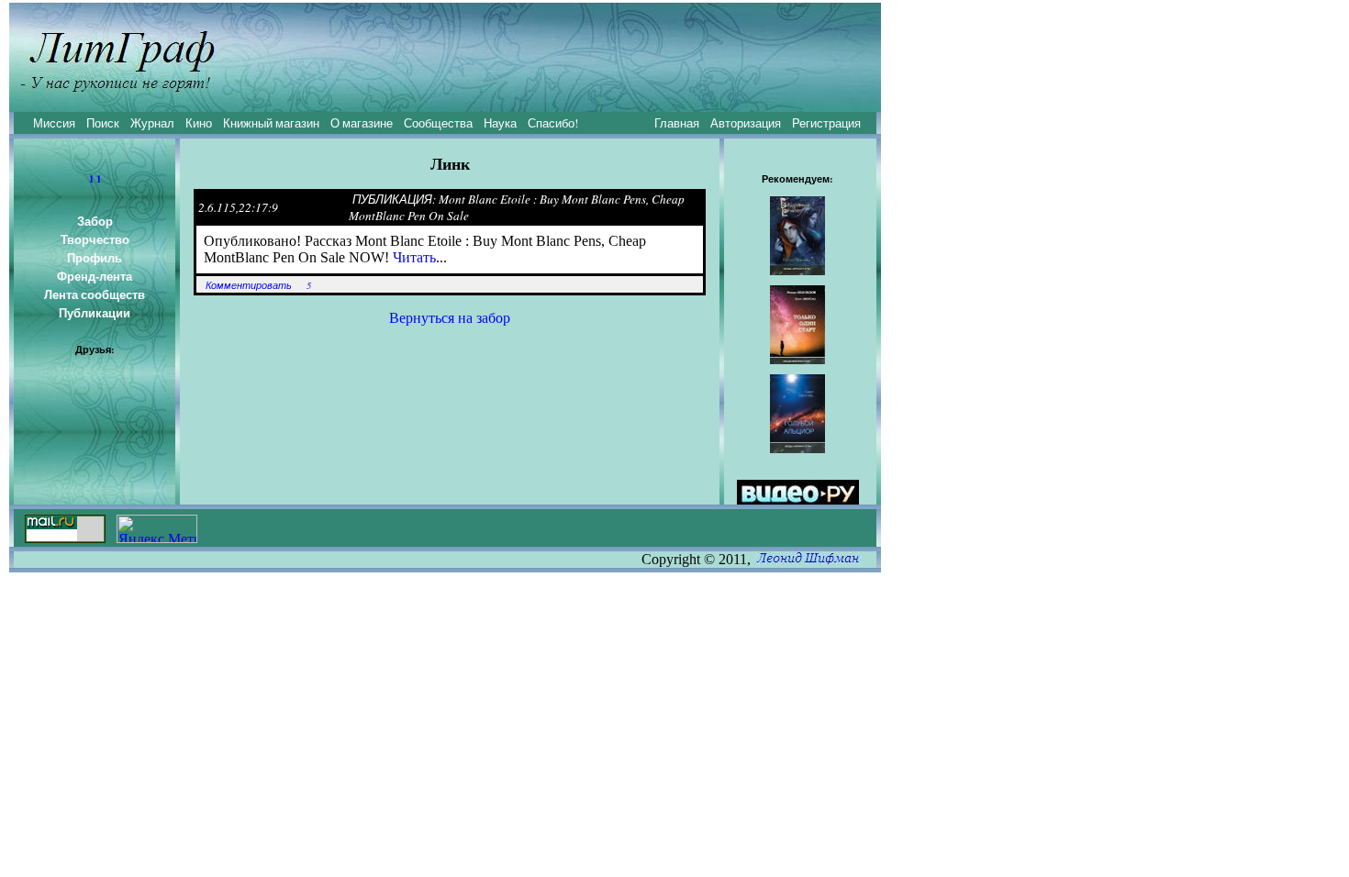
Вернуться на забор (449, 318)
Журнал (152, 123)
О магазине (361, 123)
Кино (198, 123)
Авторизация (745, 123)
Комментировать (249, 285)
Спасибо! (553, 123)
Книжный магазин (271, 123)
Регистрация (826, 123)
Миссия (54, 123)
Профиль (94, 258)
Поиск (102, 123)
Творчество (95, 239)
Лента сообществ (94, 294)
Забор (95, 221)
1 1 (95, 179)
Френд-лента (94, 276)
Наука (500, 123)
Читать (414, 257)
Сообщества (438, 123)
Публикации (94, 313)
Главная (676, 123)
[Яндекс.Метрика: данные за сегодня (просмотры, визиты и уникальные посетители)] (157, 529)
